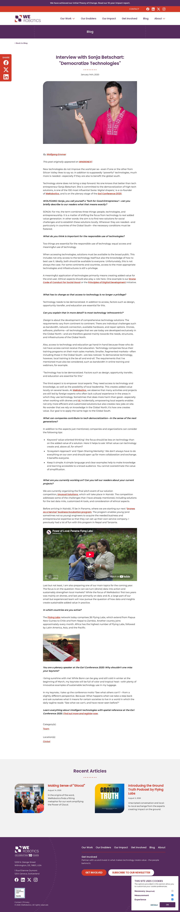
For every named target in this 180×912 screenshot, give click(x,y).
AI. (79, 400)
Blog (146, 18)
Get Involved (129, 18)
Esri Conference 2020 (110, 193)
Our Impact (109, 18)
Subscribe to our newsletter (131, 872)
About (158, 18)
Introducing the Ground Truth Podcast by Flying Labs (146, 789)
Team (46, 728)
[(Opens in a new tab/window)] (90, 893)
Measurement (142, 895)
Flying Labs (54, 617)
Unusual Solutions (68, 494)
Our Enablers (88, 18)
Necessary (145, 891)
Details (154, 905)
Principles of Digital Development (107, 282)
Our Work (66, 18)
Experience (140, 899)
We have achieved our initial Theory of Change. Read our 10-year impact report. (90, 3)
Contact (134, 9)
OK (167, 904)
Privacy (26, 902)
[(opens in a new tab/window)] (147, 9)
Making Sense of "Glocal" (66, 786)
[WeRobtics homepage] (28, 18)
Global (46, 741)
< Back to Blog (21, 43)
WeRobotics (52, 193)
